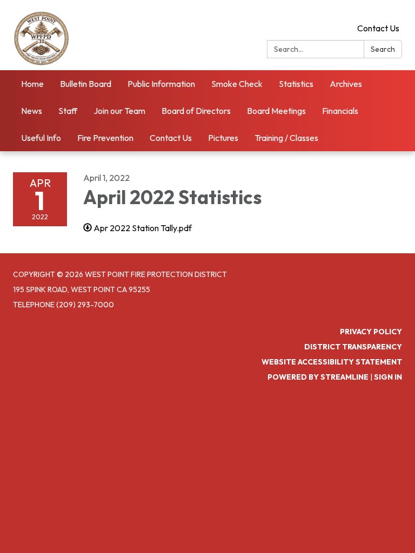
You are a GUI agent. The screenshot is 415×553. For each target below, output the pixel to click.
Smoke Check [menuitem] (237, 83)
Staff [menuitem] (67, 110)
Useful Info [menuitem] (41, 137)
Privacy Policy (371, 331)
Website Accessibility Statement (332, 362)
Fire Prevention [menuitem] (105, 137)
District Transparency (353, 347)
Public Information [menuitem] (161, 83)
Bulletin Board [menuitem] (85, 83)
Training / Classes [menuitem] (286, 137)
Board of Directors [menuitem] (196, 110)
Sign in (388, 377)
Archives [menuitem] (346, 83)
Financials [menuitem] (340, 110)
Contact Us (378, 28)
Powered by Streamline (318, 377)
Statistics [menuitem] (296, 83)
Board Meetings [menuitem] (276, 110)
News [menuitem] (31, 110)
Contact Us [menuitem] (171, 137)
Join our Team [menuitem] (119, 110)
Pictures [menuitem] (223, 137)
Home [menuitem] (32, 83)
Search (383, 49)
